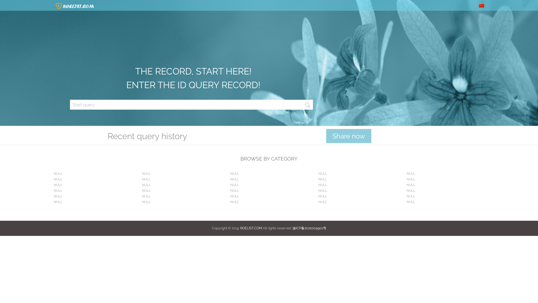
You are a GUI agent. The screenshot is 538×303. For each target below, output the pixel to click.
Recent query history (147, 136)
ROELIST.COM (251, 228)
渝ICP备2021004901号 (309, 228)
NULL (58, 173)
